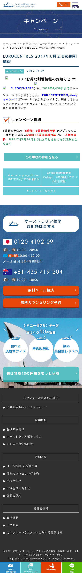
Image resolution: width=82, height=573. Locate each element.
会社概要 (12, 517)
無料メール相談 (41, 290)
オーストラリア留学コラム (24, 436)
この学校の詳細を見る (41, 157)
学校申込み (14, 480)
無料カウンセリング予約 (41, 302)
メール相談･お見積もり (22, 466)
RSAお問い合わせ (19, 488)
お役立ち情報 (15, 429)
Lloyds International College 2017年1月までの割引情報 (58, 177)
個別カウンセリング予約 (23, 473)
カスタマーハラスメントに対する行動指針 (35, 532)
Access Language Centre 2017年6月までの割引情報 (24, 177)
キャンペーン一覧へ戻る (41, 190)
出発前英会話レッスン (27, 407)
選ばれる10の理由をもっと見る (33, 373)
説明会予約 (14, 495)
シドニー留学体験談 (20, 443)
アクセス (12, 524)
